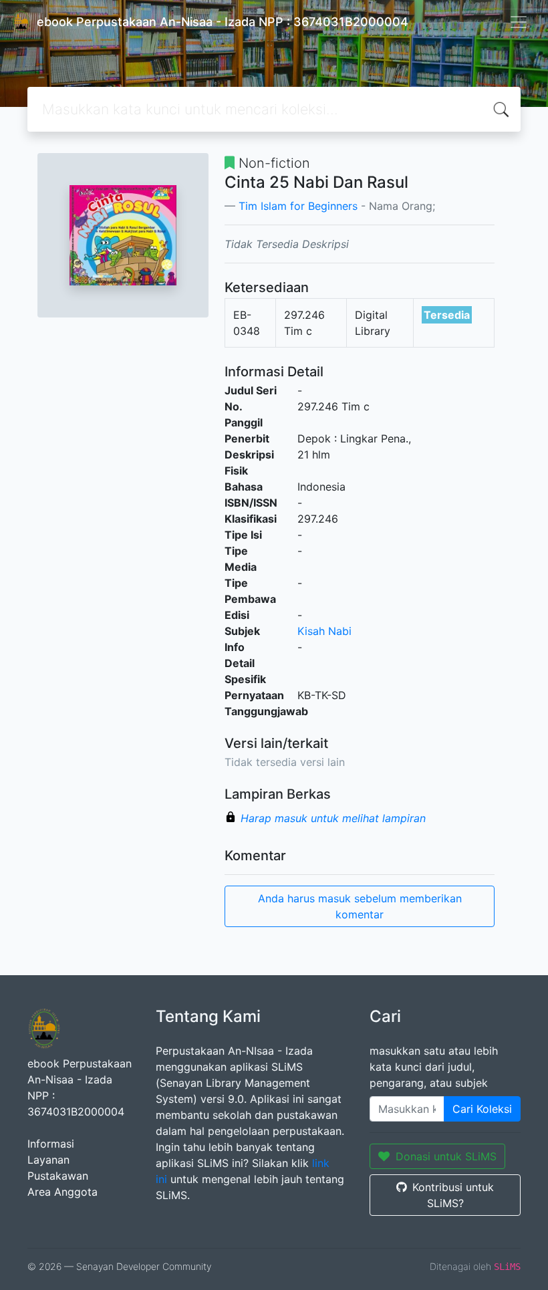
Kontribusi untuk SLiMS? (453, 1195)
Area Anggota (62, 1191)
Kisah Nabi (324, 631)
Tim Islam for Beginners (298, 206)
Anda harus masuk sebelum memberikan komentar (360, 906)
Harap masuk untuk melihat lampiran (333, 818)
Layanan (48, 1159)
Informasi (50, 1143)
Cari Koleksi (482, 1109)
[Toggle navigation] (518, 22)
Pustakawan (57, 1175)
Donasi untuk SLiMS (446, 1156)
